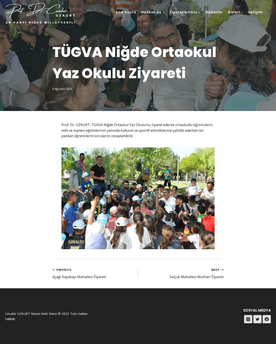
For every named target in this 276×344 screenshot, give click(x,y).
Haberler (214, 12)
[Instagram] (248, 319)
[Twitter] (257, 319)
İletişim (255, 12)
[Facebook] (267, 319)
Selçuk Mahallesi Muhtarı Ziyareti (197, 273)
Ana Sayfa (126, 12)
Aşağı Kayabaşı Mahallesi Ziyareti (79, 273)
